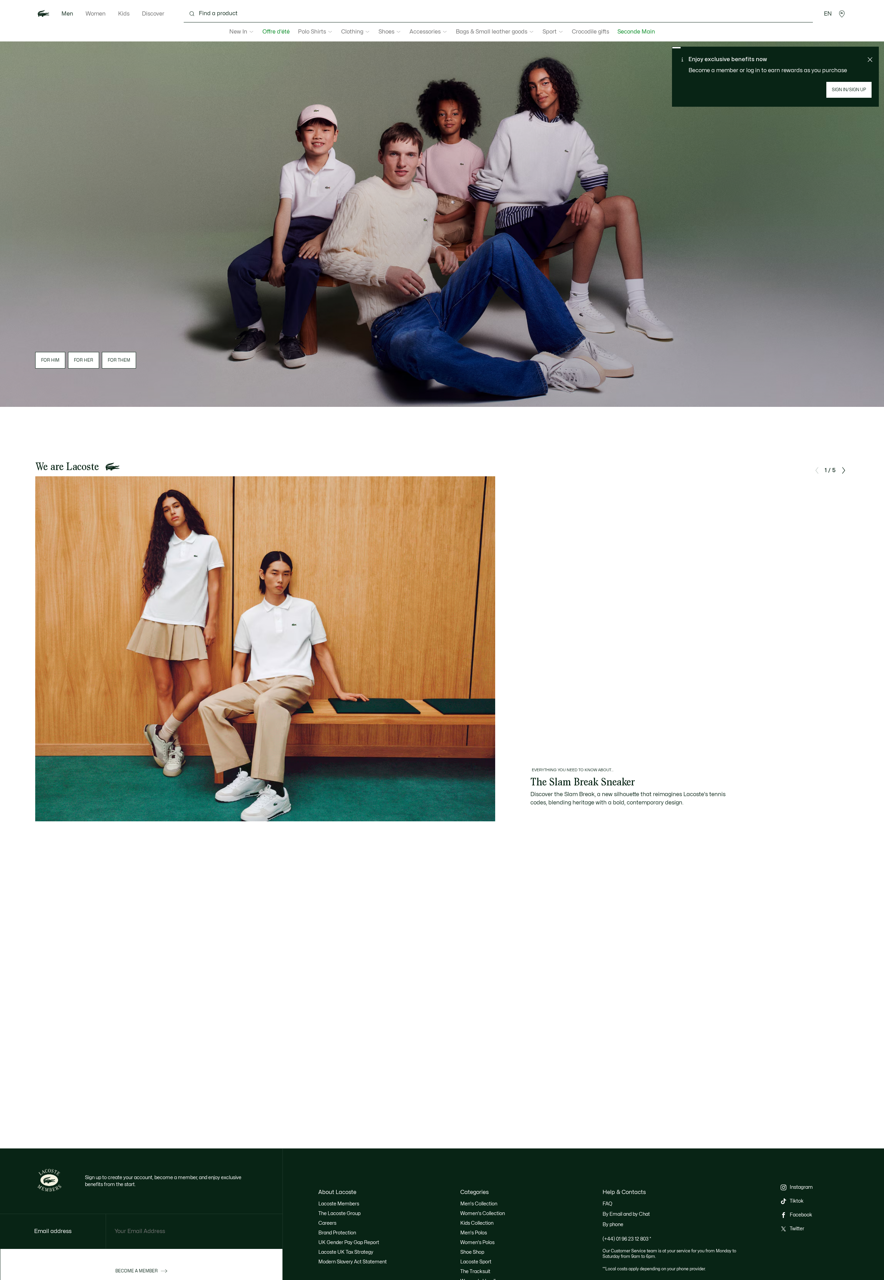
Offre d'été (276, 32)
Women (96, 14)
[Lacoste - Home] (43, 14)
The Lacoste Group (339, 1213)
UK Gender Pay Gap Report (348, 1242)
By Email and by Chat (626, 1214)
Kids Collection (476, 1223)
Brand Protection (337, 1233)
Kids (123, 14)
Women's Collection (482, 1213)
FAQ (607, 1204)
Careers (327, 1223)
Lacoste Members (338, 1204)
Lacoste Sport (475, 1262)
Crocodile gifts (590, 32)
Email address (52, 1231)
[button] (842, 13)
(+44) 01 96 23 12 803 (627, 1239)
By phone (613, 1224)
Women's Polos (477, 1242)
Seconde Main (636, 32)
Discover (153, 14)
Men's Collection (478, 1204)
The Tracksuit (475, 1271)
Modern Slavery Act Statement (352, 1262)
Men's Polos (473, 1233)
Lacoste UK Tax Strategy (345, 1252)
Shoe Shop (472, 1252)
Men (67, 14)
